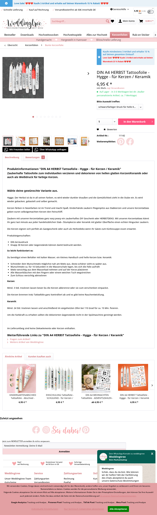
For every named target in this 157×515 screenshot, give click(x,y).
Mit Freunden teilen (19, 149)
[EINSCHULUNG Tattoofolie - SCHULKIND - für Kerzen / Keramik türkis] (59, 374)
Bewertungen (34, 157)
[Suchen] (107, 21)
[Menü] (153, 9)
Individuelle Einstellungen (44, 508)
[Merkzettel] (112, 21)
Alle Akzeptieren (118, 508)
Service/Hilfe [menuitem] (120, 9)
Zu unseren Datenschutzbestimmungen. (118, 496)
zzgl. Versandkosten (115, 88)
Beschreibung (12, 157)
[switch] (150, 12)
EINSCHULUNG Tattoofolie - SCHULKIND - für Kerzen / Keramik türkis (60, 396)
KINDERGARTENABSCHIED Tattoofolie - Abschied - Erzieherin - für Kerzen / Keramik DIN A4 (23, 396)
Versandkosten (42, 482)
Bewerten (112, 129)
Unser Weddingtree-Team (18, 478)
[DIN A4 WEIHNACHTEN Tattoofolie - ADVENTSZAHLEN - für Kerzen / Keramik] (96, 374)
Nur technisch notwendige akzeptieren (84, 508)
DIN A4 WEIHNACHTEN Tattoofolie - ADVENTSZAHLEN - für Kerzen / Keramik (97, 396)
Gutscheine (10, 482)
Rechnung (69, 478)
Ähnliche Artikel (13, 356)
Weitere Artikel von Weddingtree (26, 342)
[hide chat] (152, 453)
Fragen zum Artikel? (19, 339)
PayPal (67, 482)
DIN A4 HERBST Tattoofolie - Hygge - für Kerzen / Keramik (134, 396)
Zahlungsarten (41, 478)
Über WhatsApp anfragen (52, 149)
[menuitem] (80, 21)
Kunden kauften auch (39, 356)
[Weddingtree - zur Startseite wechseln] (24, 24)
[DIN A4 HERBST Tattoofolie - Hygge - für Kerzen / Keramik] (133, 374)
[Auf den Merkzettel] (98, 129)
